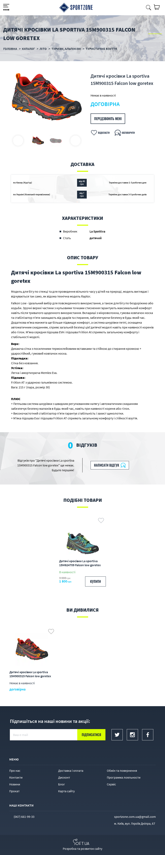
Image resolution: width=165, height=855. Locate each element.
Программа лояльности (123, 777)
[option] (46, 97)
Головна (10, 49)
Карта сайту (66, 791)
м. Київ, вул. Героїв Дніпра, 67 (134, 823)
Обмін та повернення (122, 771)
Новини (14, 784)
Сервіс (111, 784)
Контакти (16, 777)
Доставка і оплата (70, 771)
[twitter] (117, 734)
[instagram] (132, 734)
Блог (61, 784)
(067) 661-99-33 (24, 817)
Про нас (14, 771)
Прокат (14, 791)
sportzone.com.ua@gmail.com (135, 817)
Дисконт (64, 777)
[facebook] (147, 734)
